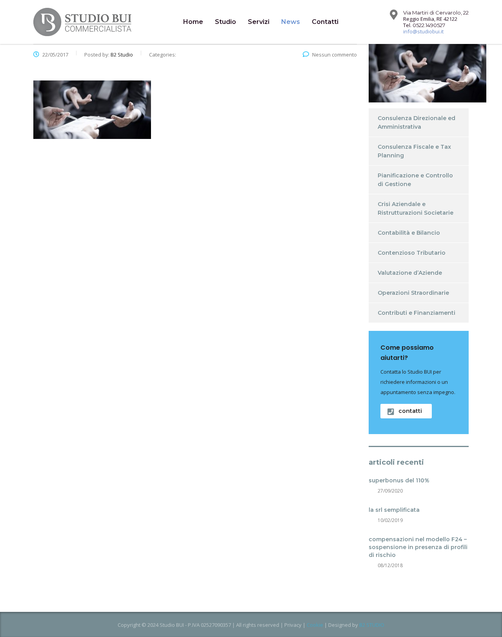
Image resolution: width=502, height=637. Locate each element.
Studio (225, 22)
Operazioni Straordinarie (413, 292)
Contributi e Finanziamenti (416, 312)
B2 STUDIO (371, 624)
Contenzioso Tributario (412, 252)
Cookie (315, 624)
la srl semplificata (394, 509)
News (290, 22)
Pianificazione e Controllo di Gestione (415, 180)
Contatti (325, 22)
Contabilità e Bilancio (409, 232)
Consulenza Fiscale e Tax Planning (414, 151)
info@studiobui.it (423, 31)
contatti (410, 410)
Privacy (293, 624)
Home (193, 22)
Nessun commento (334, 54)
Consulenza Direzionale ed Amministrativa (416, 122)
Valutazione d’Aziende (410, 272)
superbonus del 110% (399, 480)
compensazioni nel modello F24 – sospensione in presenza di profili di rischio (418, 547)
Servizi (258, 22)
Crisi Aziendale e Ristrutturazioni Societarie (415, 208)
